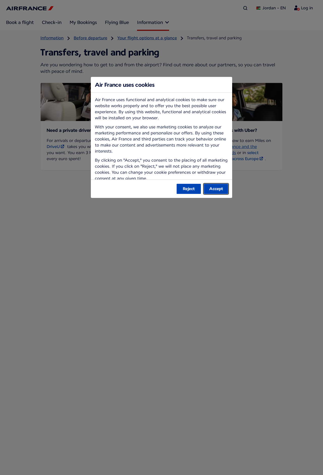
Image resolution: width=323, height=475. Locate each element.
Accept (216, 188)
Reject (189, 188)
